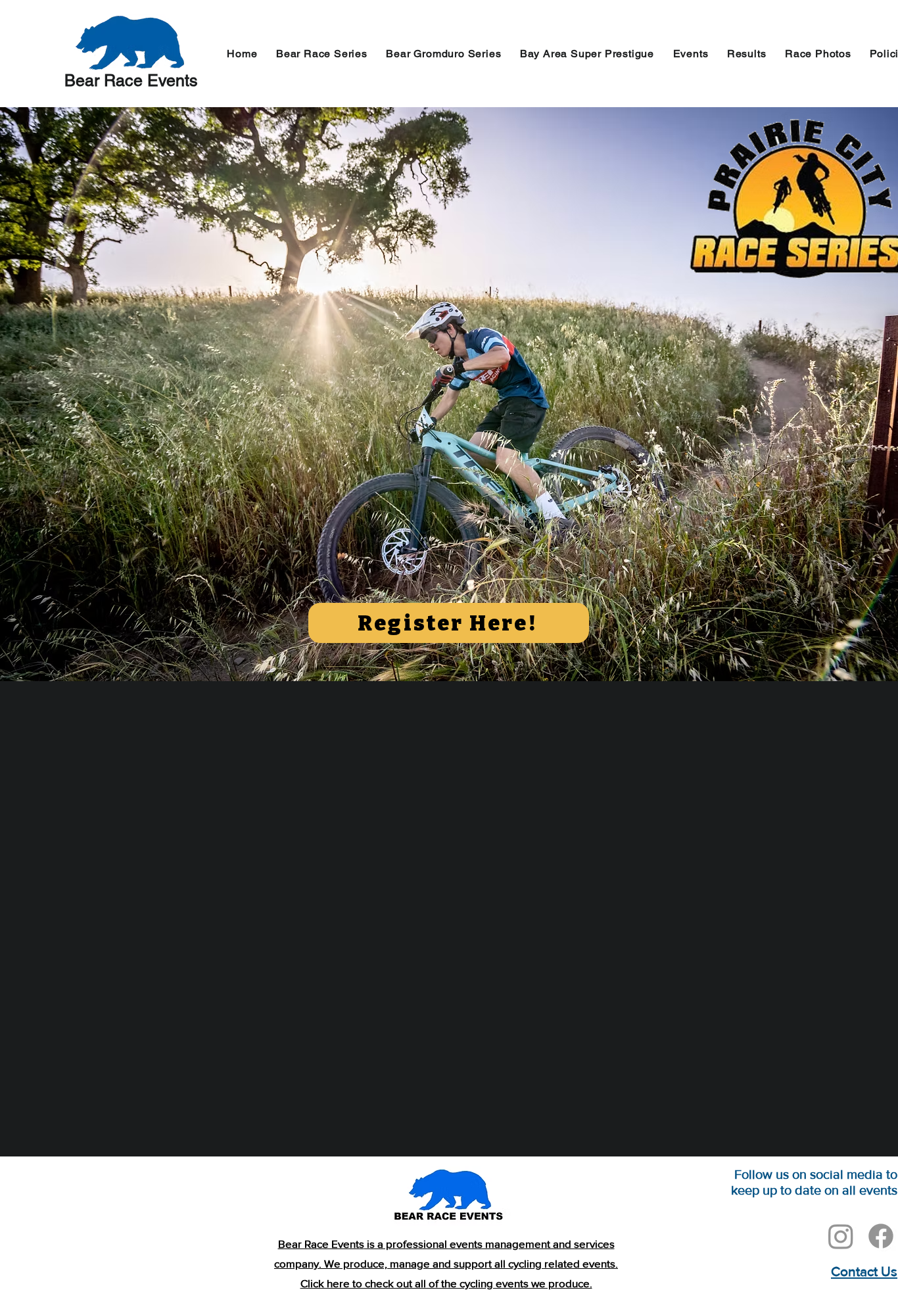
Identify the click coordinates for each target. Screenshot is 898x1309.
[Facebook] (880, 1236)
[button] (690, 53)
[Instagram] (840, 1236)
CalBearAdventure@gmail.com (799, 1291)
